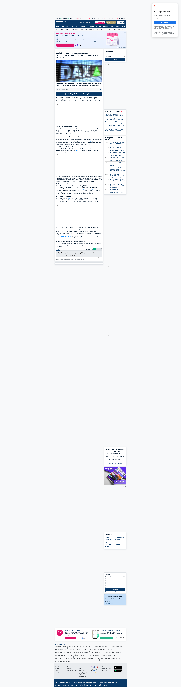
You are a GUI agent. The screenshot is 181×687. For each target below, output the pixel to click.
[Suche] (93, 22)
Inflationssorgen (88, 141)
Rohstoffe (105, 26)
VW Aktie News (66, 661)
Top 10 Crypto (82, 18)
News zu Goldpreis (75, 29)
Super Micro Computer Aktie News (91, 660)
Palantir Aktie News (68, 657)
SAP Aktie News (69, 651)
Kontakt (57, 666)
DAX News (81, 646)
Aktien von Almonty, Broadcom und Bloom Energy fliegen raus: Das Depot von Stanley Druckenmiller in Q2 (114, 118)
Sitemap (57, 672)
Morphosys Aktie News (88, 655)
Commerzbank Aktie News (103, 651)
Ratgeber (123, 26)
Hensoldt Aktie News (60, 652)
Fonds (72, 26)
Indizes (67, 26)
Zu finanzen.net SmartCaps (115, 463)
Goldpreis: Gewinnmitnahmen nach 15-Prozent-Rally (114, 126)
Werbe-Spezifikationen (72, 670)
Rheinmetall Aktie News (103, 648)
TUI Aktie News (101, 649)
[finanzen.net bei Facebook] (94, 667)
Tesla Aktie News (114, 648)
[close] (174, 6)
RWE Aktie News (90, 652)
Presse (56, 670)
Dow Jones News (103, 646)
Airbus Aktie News (119, 652)
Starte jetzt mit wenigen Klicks (63, 236)
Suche (115, 59)
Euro (107, 18)
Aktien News (65, 646)
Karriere (57, 668)
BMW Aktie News (67, 660)
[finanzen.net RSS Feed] (96, 673)
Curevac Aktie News (100, 657)
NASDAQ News (111, 646)
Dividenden (117, 544)
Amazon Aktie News (78, 649)
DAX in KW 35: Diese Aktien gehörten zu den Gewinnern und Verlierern (114, 130)
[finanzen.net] (61, 21)
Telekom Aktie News (115, 658)
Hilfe (68, 666)
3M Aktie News (58, 661)
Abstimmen (115, 589)
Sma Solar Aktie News (82, 658)
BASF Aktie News (59, 649)
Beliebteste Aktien (119, 537)
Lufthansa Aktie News (109, 652)
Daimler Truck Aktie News (69, 658)
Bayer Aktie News (68, 649)
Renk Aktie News (99, 652)
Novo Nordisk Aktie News (101, 655)
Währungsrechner (106, 668)
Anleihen (98, 26)
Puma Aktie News (110, 657)
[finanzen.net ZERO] (79, 45)
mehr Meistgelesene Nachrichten (113, 133)
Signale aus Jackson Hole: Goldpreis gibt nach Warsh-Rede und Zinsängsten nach (114, 122)
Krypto (111, 26)
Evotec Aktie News (78, 655)
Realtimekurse (108, 539)
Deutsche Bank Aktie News (80, 651)
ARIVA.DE (89, 685)
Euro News (64, 648)
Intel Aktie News (59, 657)
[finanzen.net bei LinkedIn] (94, 670)
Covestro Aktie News (79, 657)
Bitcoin (99, 18)
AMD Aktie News (59, 655)
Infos (80, 238)
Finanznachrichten (73, 646)
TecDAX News (94, 646)
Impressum (81, 666)
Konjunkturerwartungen (87, 189)
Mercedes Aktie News (92, 654)
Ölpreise (72, 128)
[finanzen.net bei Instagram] (92, 667)
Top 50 (106, 542)
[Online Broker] (61, 23)
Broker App (105, 670)
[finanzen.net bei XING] (97, 670)
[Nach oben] (123, 685)
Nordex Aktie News (103, 654)
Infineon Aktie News (70, 652)
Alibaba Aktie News (105, 658)
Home (57, 29)
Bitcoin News (84, 648)
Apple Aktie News (92, 651)
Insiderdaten (108, 544)
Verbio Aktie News (112, 660)
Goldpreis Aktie (67, 29)
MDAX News (87, 646)
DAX (56, 18)
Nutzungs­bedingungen (84, 672)
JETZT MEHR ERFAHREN (106, 638)
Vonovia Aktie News (113, 654)
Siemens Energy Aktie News (90, 649)
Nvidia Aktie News (92, 648)
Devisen (117, 26)
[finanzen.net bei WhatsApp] (93, 673)
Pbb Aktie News (103, 660)
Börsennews (58, 646)
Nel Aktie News (58, 658)
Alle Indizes (117, 539)
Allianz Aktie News (110, 649)
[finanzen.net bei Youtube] (97, 667)
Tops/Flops (117, 542)
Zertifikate (82, 26)
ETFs (76, 26)
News (62, 26)
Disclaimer (81, 670)
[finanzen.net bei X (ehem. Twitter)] (92, 670)
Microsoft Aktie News (60, 651)
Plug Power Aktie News (116, 651)
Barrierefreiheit (82, 676)
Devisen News (119, 646)
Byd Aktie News (58, 654)
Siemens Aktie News (89, 657)
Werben (69, 668)
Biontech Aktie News (68, 654)
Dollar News (58, 648)
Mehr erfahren (64, 45)
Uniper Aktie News (68, 655)
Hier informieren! (109, 603)
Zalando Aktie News (77, 660)
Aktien (57, 26)
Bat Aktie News (58, 660)
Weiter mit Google (164, 22)
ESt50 (64, 18)
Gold (120, 18)
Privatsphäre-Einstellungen (82, 674)
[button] (100, 22)
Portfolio (107, 546)
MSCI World (72, 18)
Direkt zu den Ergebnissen (111, 591)
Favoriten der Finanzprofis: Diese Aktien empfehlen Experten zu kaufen (114, 115)
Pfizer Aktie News (112, 655)
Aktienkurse (108, 537)
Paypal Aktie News (80, 652)
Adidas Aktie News (119, 657)
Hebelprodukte (91, 26)
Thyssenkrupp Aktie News (80, 654)
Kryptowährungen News (73, 648)
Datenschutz (82, 668)
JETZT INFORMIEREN (70, 638)
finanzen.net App (106, 666)
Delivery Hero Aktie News (94, 658)
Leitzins (77, 150)
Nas (91, 18)
